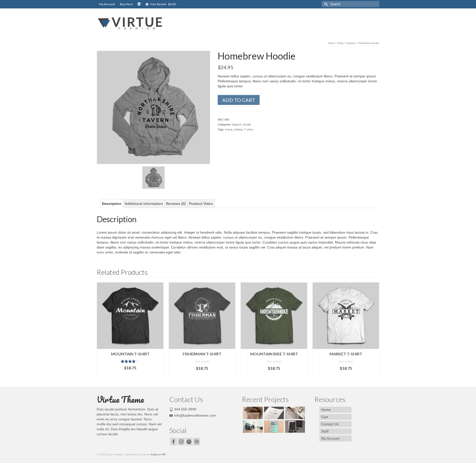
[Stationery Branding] (294, 426)
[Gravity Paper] (273, 413)
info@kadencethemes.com (195, 415)
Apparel (236, 124)
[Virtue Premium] (141, 23)
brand (228, 129)
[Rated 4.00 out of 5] (130, 361)
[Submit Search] (325, 4)
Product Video (201, 204)
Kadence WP (158, 454)
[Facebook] (173, 441)
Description (111, 204)
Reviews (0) (176, 204)
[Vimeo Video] (252, 426)
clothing (238, 129)
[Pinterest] (188, 441)
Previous (101, 330)
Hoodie (247, 124)
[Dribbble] (196, 441)
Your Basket (163, 4)
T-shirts (248, 129)
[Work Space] (294, 413)
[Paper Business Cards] (252, 413)
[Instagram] (181, 441)
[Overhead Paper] (273, 426)
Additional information (144, 204)
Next (375, 330)
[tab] (111, 203)
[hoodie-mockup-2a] (153, 107)
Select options (130, 375)
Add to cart (238, 100)
